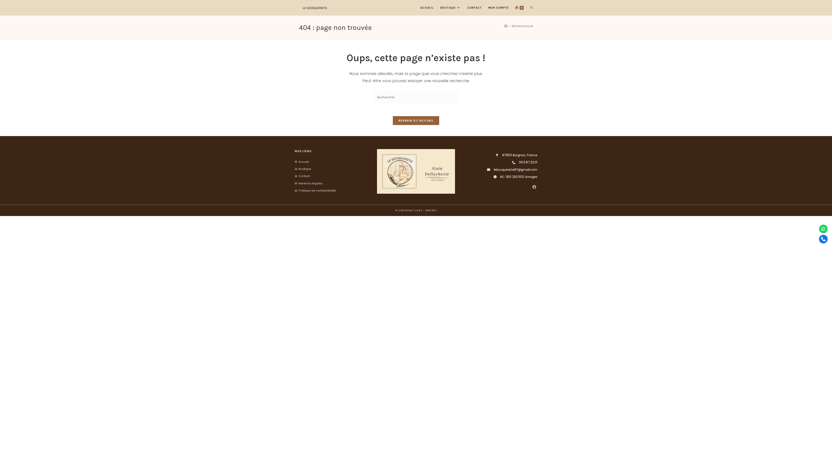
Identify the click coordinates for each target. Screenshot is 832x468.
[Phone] (823, 239)
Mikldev (431, 210)
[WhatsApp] (823, 229)
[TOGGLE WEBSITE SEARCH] (531, 8)
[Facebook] (534, 187)
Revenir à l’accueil (416, 121)
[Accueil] (505, 26)
